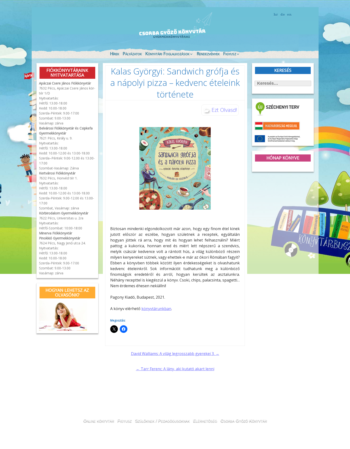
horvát (276, 14)
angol (289, 15)
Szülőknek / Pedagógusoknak (162, 420)
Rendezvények (208, 53)
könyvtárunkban (156, 308)
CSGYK (301, 38)
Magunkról (48, 34)
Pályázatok (132, 53)
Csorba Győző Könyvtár (243, 420)
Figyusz (229, 53)
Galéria (248, 35)
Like (275, 38)
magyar (296, 14)
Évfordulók (74, 34)
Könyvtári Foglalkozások (167, 53)
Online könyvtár (100, 34)
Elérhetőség (205, 420)
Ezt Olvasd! (224, 109)
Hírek (114, 53)
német (282, 14)
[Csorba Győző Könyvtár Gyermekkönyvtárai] (146, 24)
